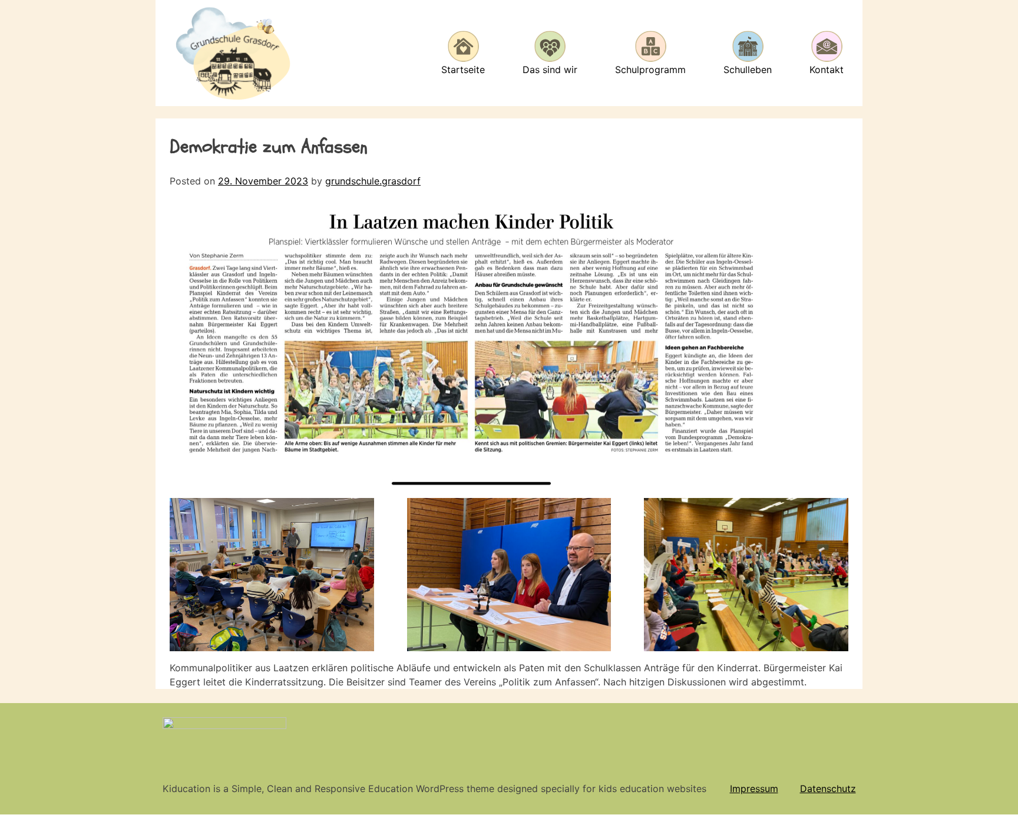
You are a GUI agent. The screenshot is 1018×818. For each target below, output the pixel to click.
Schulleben (747, 69)
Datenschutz (828, 788)
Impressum (754, 788)
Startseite (463, 69)
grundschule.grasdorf (373, 181)
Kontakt (826, 69)
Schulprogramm (650, 69)
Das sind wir (550, 69)
